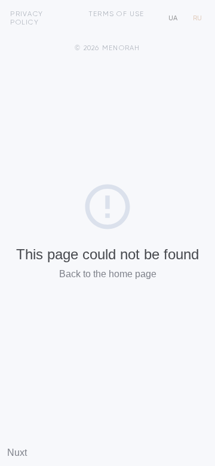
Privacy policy (26, 18)
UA (172, 18)
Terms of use (116, 14)
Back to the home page (107, 274)
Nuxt (17, 452)
